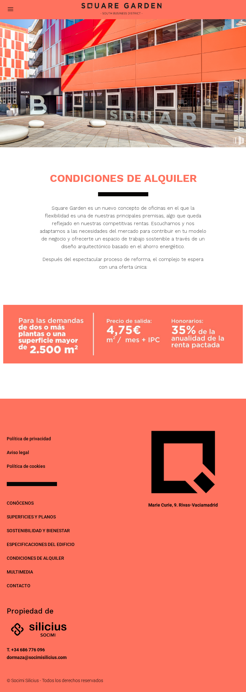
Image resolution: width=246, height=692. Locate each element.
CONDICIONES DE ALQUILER (35, 558)
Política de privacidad (29, 438)
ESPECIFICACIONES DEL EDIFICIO (41, 544)
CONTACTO (18, 585)
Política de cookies (26, 466)
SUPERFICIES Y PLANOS (31, 516)
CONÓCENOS (20, 503)
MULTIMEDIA (20, 571)
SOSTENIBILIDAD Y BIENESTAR (38, 530)
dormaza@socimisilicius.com (37, 657)
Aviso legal (18, 452)
